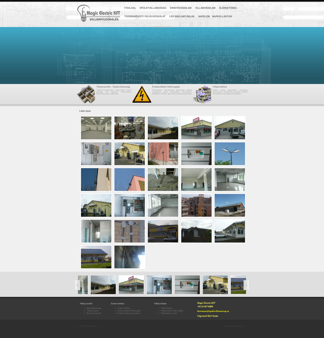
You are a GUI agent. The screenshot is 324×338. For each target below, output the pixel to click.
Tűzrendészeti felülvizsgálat (145, 16)
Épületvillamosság (153, 8)
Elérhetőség (228, 8)
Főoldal (130, 8)
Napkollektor (222, 16)
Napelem (204, 16)
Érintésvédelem (181, 8)
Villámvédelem (205, 8)
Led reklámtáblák (182, 16)
